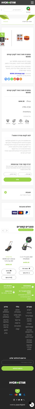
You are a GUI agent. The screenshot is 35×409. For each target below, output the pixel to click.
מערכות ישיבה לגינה (29, 336)
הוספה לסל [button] (25, 268)
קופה (17, 329)
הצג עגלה (5, 21)
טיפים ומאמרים (17, 311)
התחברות (17, 326)
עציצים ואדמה (29, 320)
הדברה (29, 313)
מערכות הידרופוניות (29, 331)
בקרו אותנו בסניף (17, 316)
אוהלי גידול (29, 316)
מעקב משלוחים (6, 311)
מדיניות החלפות (6, 321)
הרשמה (17, 323)
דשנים (29, 310)
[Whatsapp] (11, 79)
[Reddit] (14, 79)
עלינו (6, 333)
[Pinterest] (17, 79)
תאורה (29, 324)
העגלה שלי (28, 11)
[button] (2, 39)
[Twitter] (8, 79)
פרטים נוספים (8, 272)
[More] (20, 79)
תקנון (6, 330)
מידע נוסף (26, 273)
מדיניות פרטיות (5, 326)
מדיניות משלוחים (6, 316)
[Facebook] (5, 79)
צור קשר (17, 320)
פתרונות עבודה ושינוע (29, 347)
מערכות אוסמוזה (29, 341)
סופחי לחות (29, 327)
